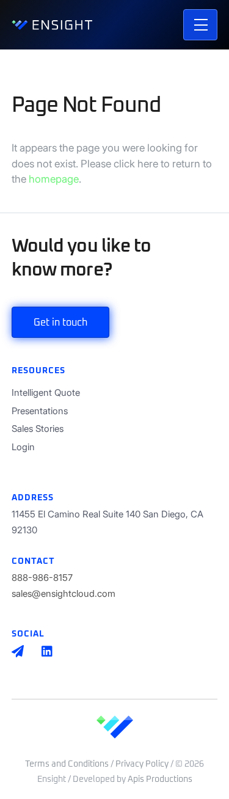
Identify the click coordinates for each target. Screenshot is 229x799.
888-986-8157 (42, 577)
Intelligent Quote (46, 392)
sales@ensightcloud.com (63, 593)
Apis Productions (160, 779)
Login (23, 447)
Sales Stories (38, 428)
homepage (54, 179)
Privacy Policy (142, 764)
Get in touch (60, 322)
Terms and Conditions (67, 764)
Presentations (40, 411)
